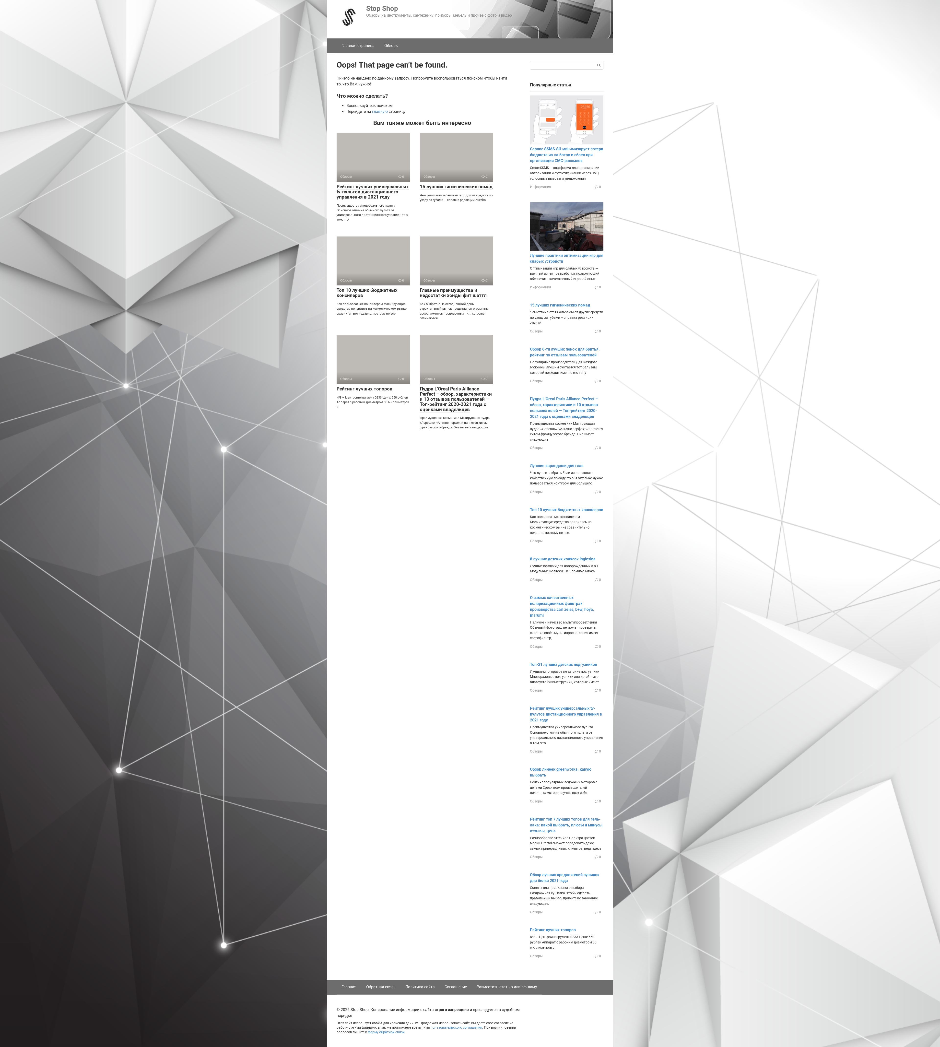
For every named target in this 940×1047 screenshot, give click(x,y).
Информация (540, 187)
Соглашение (456, 987)
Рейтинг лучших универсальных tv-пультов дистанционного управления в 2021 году (373, 192)
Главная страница (358, 45)
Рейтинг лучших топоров (364, 389)
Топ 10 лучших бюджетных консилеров (367, 292)
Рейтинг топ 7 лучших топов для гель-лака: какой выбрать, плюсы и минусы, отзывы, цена (566, 825)
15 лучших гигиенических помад (456, 186)
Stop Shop (382, 8)
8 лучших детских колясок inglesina (563, 559)
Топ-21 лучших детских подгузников (563, 664)
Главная (348, 987)
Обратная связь (381, 987)
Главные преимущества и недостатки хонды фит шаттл (453, 292)
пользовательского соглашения (456, 1027)
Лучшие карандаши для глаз (556, 465)
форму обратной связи (386, 1032)
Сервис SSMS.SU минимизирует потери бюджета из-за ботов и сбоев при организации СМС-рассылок (566, 155)
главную (380, 111)
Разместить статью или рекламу (507, 987)
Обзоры (391, 45)
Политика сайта (420, 987)
